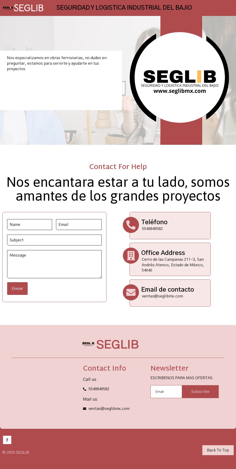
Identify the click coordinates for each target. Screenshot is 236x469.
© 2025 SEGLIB (15, 452)
